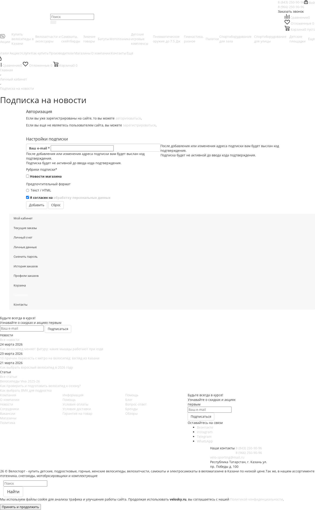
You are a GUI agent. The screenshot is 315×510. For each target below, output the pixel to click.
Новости (6, 404)
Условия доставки (76, 409)
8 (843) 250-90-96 (291, 2)
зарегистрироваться (139, 125)
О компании (9, 399)
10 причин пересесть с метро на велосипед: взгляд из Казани (49, 358)
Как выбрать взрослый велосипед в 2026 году (36, 367)
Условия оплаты (75, 404)
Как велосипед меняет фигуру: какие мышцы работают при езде (51, 349)
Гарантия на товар (77, 413)
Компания (8, 395)
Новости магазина (46, 176)
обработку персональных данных (81, 197)
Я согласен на (70, 197)
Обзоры (131, 413)
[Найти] (53, 22)
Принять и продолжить (20, 507)
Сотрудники (9, 409)
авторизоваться (128, 118)
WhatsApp (205, 441)
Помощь (69, 399)
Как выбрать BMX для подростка (26, 390)
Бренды (131, 409)
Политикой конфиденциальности (256, 499)
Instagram (205, 432)
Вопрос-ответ (136, 404)
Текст (35, 190)
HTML (46, 190)
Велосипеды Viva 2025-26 (20, 381)
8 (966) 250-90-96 (291, 7)
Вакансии (7, 413)
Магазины (8, 418)
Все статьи (8, 376)
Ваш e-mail (39, 148)
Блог (128, 399)
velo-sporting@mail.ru (227, 457)
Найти (13, 491)
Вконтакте (205, 427)
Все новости (9, 339)
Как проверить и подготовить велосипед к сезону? (40, 386)
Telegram (204, 436)
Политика (7, 423)
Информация (72, 395)
